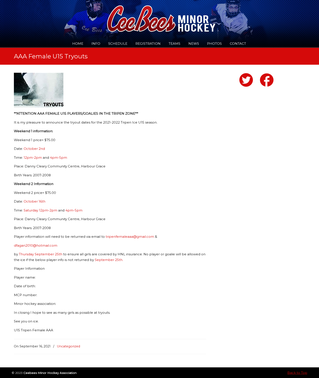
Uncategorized (68, 346)
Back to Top (297, 373)
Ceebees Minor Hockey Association (58, 15)
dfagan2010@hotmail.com (35, 245)
